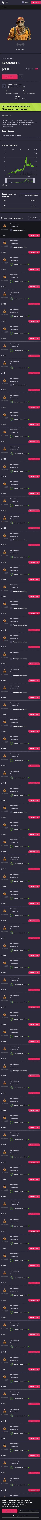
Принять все (10, 1511)
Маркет (27, 2)
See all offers (34, 218)
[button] (20, 76)
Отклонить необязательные (29, 1511)
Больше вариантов (19, 1516)
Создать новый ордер (31, 195)
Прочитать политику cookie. (10, 1506)
